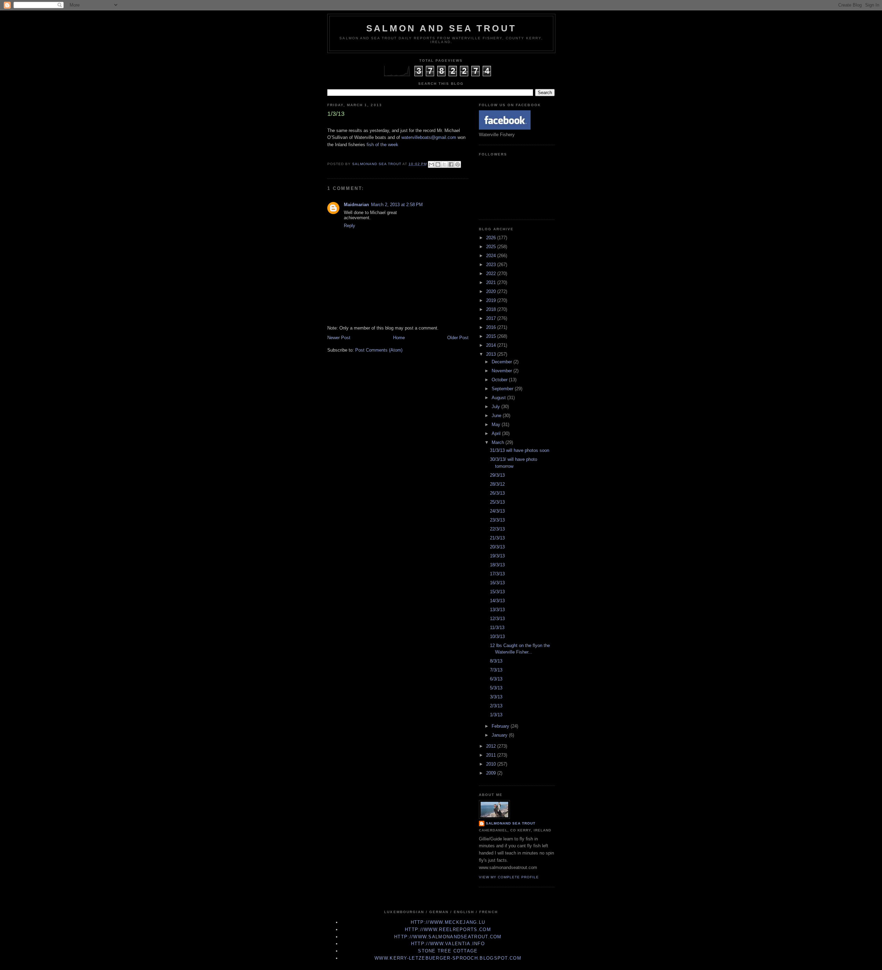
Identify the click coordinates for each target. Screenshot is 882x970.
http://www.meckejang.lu (448, 922)
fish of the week (382, 144)
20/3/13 (497, 546)
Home (399, 337)
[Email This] (431, 164)
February (501, 726)
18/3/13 (497, 564)
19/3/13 (497, 555)
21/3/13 (497, 537)
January (500, 735)
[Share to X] (444, 164)
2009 (491, 773)
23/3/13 (497, 520)
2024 (491, 255)
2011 (491, 755)
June (497, 415)
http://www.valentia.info (448, 943)
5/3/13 (496, 687)
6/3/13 (496, 678)
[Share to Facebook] (451, 164)
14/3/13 (497, 600)
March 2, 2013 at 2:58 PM (397, 204)
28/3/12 (497, 484)
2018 (491, 309)
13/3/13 (497, 609)
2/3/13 (496, 705)
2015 (491, 336)
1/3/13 (496, 714)
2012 (491, 746)
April (497, 433)
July (496, 406)
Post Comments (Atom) (378, 350)
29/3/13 (497, 475)
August (499, 397)
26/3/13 (497, 493)
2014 (491, 345)
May (497, 424)
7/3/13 (496, 670)
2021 (491, 282)
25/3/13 (497, 502)
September (503, 388)
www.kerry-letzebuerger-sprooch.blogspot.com (448, 958)
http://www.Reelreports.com (448, 929)
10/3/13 (497, 636)
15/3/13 (497, 591)
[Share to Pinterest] (457, 164)
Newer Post (338, 337)
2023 (491, 264)
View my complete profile (509, 877)
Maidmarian (356, 204)
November (502, 370)
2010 (491, 764)
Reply (349, 225)
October (500, 379)
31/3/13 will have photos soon (519, 450)
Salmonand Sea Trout (510, 823)
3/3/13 (496, 696)
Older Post (458, 337)
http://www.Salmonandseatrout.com (448, 936)
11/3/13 (497, 627)
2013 (491, 354)
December (502, 361)
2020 (491, 291)
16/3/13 (497, 582)
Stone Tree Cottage (448, 950)
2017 (491, 318)
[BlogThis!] (437, 164)
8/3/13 (496, 661)
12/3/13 (497, 618)
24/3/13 (497, 511)
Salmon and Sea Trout (441, 28)
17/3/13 (497, 573)
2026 (491, 237)
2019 (491, 300)
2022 (491, 273)
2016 (491, 327)
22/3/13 (497, 529)
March (498, 442)
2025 (491, 246)
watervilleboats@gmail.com (428, 137)
